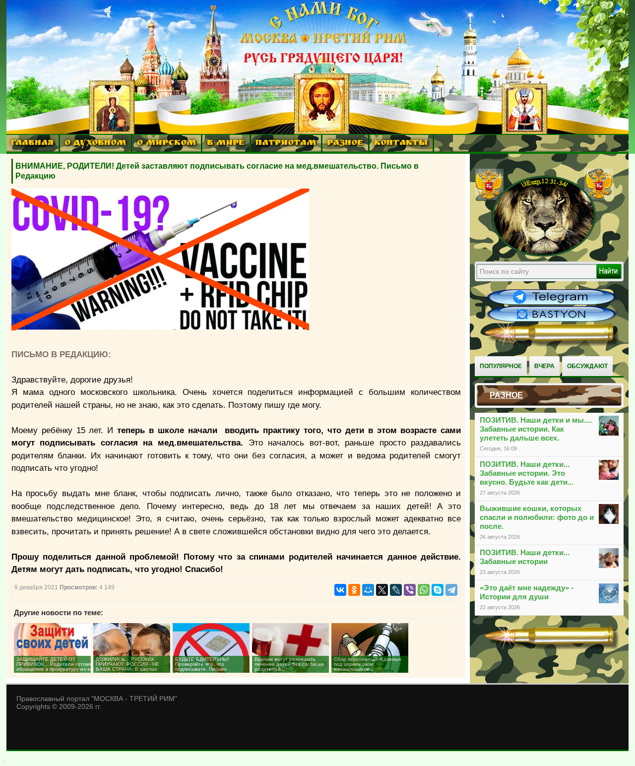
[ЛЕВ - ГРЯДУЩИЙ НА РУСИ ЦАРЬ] (544, 254)
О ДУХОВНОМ (95, 143)
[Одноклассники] (354, 590)
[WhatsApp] (424, 590)
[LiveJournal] (396, 590)
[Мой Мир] (368, 590)
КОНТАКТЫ (401, 143)
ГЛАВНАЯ (32, 143)
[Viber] (410, 590)
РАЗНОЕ (345, 143)
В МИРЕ (226, 143)
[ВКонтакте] (340, 590)
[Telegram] (451, 590)
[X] (382, 590)
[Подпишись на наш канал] (552, 303)
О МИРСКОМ (166, 143)
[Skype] (438, 590)
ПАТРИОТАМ (285, 143)
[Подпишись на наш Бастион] (552, 320)
